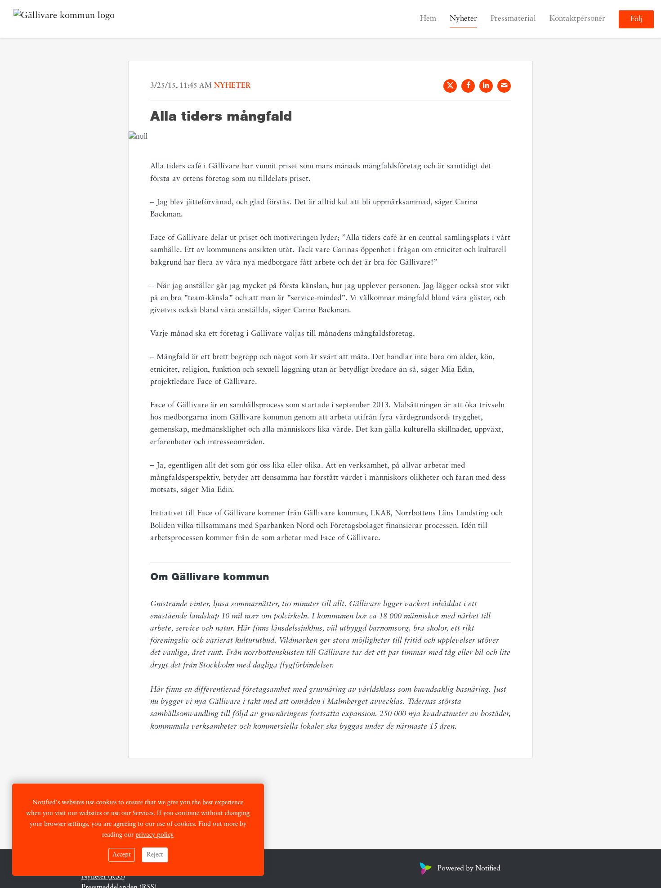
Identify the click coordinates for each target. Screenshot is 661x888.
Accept (121, 855)
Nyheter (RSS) (103, 876)
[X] (450, 86)
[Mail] (504, 86)
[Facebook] (468, 86)
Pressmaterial (513, 19)
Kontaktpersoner (577, 19)
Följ (636, 19)
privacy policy (154, 835)
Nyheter (463, 19)
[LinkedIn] (486, 86)
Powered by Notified (469, 868)
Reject (155, 855)
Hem (428, 19)
